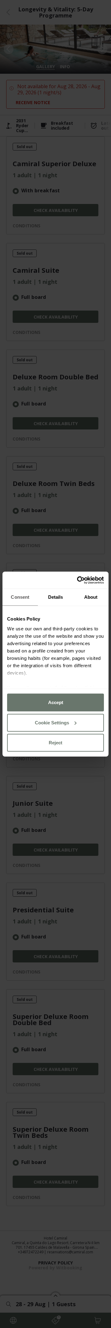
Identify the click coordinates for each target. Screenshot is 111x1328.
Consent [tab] (20, 597)
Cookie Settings (52, 722)
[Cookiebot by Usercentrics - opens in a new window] (78, 580)
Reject (55, 742)
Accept (55, 702)
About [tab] (91, 597)
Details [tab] (55, 597)
